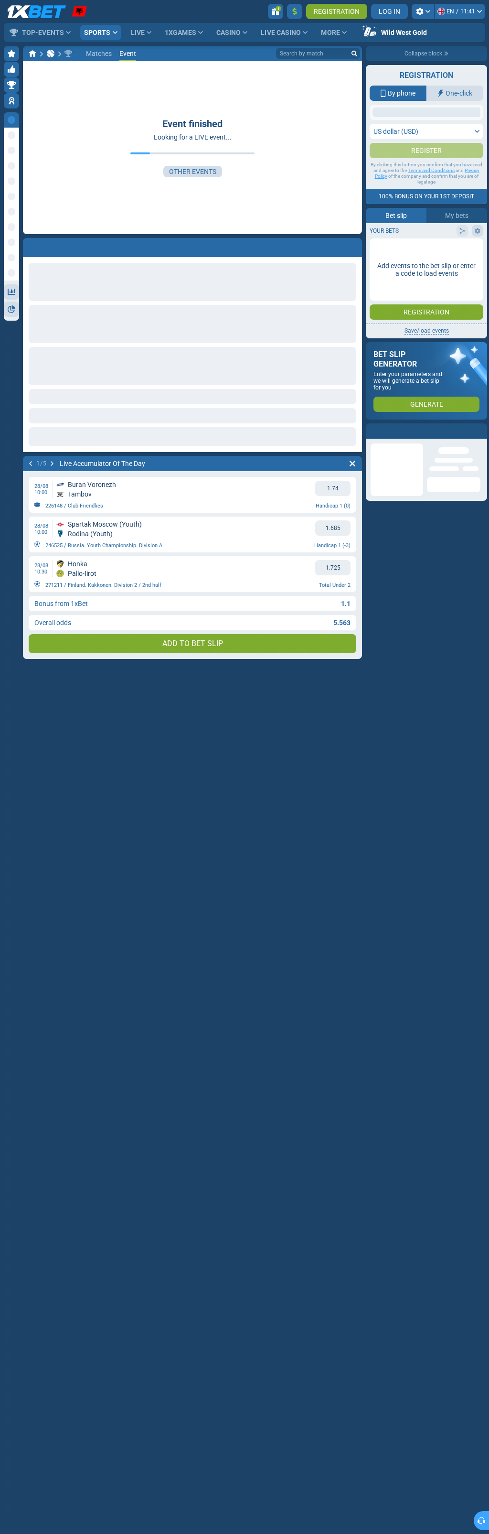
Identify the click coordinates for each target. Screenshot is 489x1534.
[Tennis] (50, 53)
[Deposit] (294, 11)
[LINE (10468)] (32, 53)
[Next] (52, 463)
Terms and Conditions (431, 189)
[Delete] (352, 463)
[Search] (354, 53)
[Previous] (30, 463)
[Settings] (423, 11)
